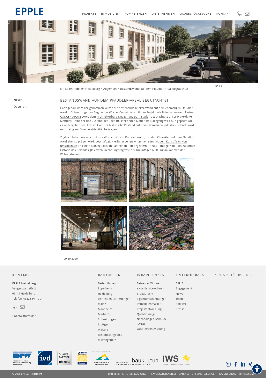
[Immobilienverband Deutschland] (45, 364)
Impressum (246, 373)
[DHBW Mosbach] (64, 364)
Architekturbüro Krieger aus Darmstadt (122, 116)
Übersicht (20, 106)
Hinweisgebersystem (162, 373)
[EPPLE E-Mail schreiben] (22, 308)
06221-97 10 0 (32, 298)
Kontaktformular (25, 316)
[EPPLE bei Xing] (250, 365)
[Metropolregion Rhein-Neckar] (101, 364)
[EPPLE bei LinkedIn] (243, 365)
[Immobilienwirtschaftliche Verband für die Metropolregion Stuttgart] (176, 364)
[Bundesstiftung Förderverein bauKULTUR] (137, 364)
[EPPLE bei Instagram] (228, 365)
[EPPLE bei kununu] (82, 364)
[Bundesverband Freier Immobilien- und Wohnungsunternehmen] (22, 364)
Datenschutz (227, 373)
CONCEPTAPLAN (70, 116)
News (18, 100)
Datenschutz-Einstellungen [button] (197, 373)
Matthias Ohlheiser (72, 121)
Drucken (217, 85)
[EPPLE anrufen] (15, 308)
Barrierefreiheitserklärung (127, 373)
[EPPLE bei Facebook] (235, 365)
